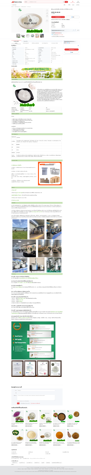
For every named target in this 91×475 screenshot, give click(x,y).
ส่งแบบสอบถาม (71, 49)
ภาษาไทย (60, 468)
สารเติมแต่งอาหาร (14, 453)
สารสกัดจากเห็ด (48, 453)
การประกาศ (31, 467)
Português (29, 468)
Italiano (40, 468)
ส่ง (18, 403)
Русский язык (36, 468)
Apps (73, 4)
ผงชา (29, 453)
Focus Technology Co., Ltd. (46, 470)
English (23, 468)
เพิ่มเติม (12, 464)
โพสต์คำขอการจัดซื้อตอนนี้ (35, 403)
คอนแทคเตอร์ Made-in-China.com (51, 467)
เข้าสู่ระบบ (78, 2)
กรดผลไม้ (42, 462)
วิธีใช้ (69, 4)
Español (26, 468)
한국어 (52, 468)
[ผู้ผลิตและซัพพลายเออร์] (16, 2)
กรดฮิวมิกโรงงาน (36, 462)
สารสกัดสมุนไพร (29, 6)
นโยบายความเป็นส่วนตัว (43, 467)
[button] (59, 43)
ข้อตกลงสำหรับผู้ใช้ (36, 467)
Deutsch (43, 468)
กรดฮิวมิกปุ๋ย (48, 462)
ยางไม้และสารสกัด (23, 6)
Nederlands (46, 468)
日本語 (55, 468)
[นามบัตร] (78, 45)
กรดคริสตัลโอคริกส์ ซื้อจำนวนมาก (57, 462)
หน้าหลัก (12, 6)
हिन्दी (57, 468)
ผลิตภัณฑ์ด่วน (58, 467)
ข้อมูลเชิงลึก (62, 467)
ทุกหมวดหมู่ (14, 4)
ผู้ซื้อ (64, 4)
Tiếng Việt (66, 468)
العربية (50, 468)
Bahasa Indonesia (71, 468)
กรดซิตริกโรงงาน (14, 462)
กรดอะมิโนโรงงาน (22, 462)
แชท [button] (72, 52)
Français (32, 468)
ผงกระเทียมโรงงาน (29, 462)
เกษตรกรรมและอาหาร (17, 6)
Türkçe (63, 468)
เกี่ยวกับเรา (28, 467)
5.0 (65, 42)
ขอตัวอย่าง (68, 19)
